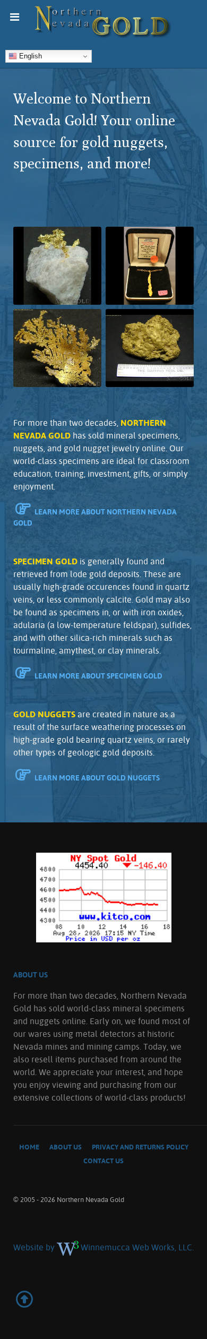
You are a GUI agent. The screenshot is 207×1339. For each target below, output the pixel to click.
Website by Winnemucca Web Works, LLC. (103, 1247)
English (29, 56)
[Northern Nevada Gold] (103, 22)
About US (30, 974)
